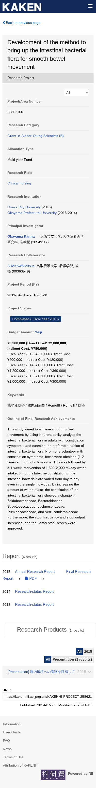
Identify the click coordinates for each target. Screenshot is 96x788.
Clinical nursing (19, 183)
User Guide (12, 732)
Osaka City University (24, 207)
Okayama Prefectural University (32, 213)
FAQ (6, 741)
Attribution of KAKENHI (20, 765)
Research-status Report (34, 591)
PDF (32, 578)
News (7, 749)
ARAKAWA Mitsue (21, 266)
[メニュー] (90, 5)
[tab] (50, 629)
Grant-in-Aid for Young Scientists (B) (35, 136)
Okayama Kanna (21, 236)
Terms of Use (13, 757)
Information (12, 724)
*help (38, 332)
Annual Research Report (35, 572)
